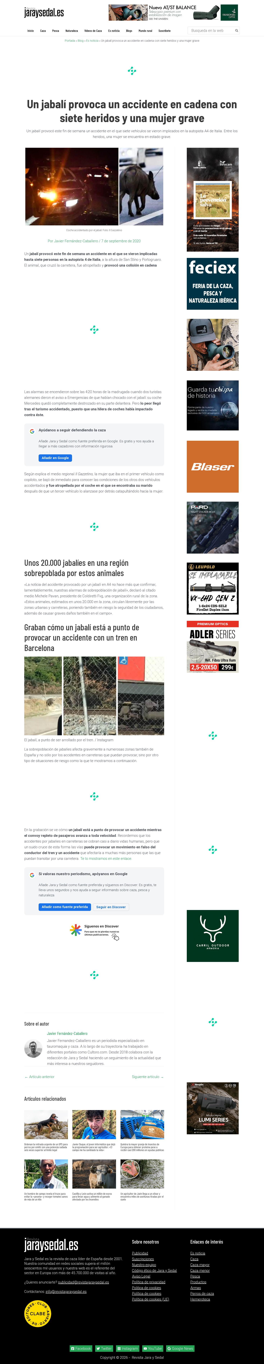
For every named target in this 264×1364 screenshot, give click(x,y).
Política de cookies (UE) (150, 1299)
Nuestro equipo (144, 1265)
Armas (195, 1288)
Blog (81, 40)
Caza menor (200, 1270)
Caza (194, 1259)
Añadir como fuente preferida (65, 907)
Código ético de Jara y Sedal (154, 1270)
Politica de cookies (146, 1288)
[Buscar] (237, 30)
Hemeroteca (200, 1299)
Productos (198, 1282)
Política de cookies (146, 1293)
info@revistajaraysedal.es (66, 1291)
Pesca (195, 1276)
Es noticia (92, 40)
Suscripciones (143, 1259)
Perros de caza (202, 1293)
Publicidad (140, 1253)
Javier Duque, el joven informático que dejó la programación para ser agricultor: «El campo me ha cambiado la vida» (93, 1147)
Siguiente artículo (148, 1077)
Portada (70, 40)
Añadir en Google (55, 458)
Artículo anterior (39, 1077)
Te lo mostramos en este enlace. (106, 858)
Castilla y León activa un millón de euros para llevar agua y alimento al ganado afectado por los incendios (92, 1196)
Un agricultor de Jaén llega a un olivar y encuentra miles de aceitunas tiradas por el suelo (142, 1196)
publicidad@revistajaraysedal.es (83, 1282)
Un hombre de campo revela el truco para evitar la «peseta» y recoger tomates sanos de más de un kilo (46, 1196)
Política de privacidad (148, 1282)
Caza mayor (200, 1265)
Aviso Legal (141, 1276)
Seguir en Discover (111, 907)
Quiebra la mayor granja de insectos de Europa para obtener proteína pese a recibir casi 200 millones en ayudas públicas (142, 1147)
